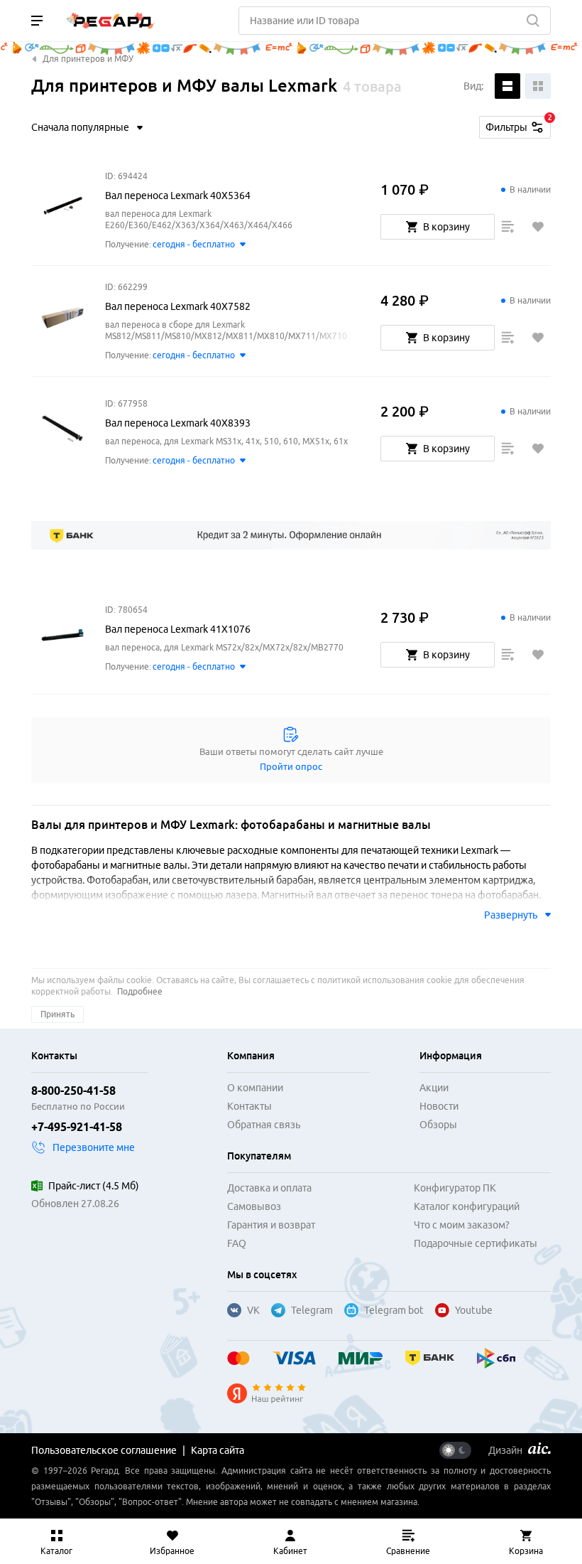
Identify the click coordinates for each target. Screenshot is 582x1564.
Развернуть (510, 915)
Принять (57, 1014)
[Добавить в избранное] (538, 227)
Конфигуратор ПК (455, 1188)
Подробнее (140, 991)
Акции (434, 1087)
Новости (439, 1106)
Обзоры (438, 1124)
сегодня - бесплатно (194, 244)
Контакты (249, 1106)
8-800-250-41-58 (73, 1090)
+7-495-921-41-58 (76, 1126)
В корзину (446, 226)
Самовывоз (254, 1206)
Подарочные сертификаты (475, 1243)
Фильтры (518, 124)
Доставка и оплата (269, 1188)
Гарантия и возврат (271, 1225)
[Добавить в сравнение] (507, 227)
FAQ (236, 1243)
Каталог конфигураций (467, 1206)
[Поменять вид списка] (507, 86)
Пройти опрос (291, 766)
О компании (255, 1087)
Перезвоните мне (94, 1147)
